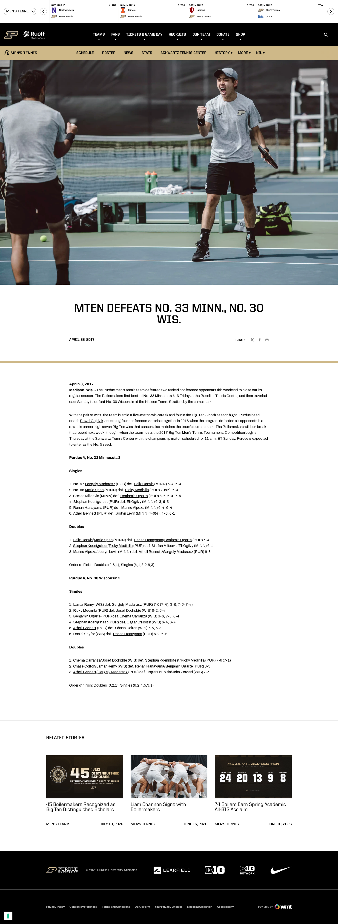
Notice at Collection (199, 906)
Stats (147, 53)
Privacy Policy (55, 906)
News (128, 53)
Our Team (201, 35)
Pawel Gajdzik (91, 421)
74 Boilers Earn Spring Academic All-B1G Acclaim (250, 807)
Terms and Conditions (116, 906)
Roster (108, 53)
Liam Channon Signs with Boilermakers (158, 807)
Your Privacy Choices (169, 906)
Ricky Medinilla (137, 490)
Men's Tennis (58, 824)
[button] (43, 11)
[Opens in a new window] (172, 870)
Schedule (85, 53)
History (222, 53)
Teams (99, 35)
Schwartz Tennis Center (183, 53)
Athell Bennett (84, 513)
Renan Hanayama (87, 508)
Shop (240, 35)
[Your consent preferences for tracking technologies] (8, 916)
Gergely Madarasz (100, 484)
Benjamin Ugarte (134, 496)
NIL (259, 53)
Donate (222, 35)
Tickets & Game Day (144, 35)
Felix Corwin (144, 484)
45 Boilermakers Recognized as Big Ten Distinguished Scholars (80, 807)
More (243, 53)
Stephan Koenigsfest (90, 502)
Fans (115, 35)
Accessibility (225, 906)
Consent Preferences (83, 906)
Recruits (177, 35)
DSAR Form (142, 906)
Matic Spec (94, 490)
